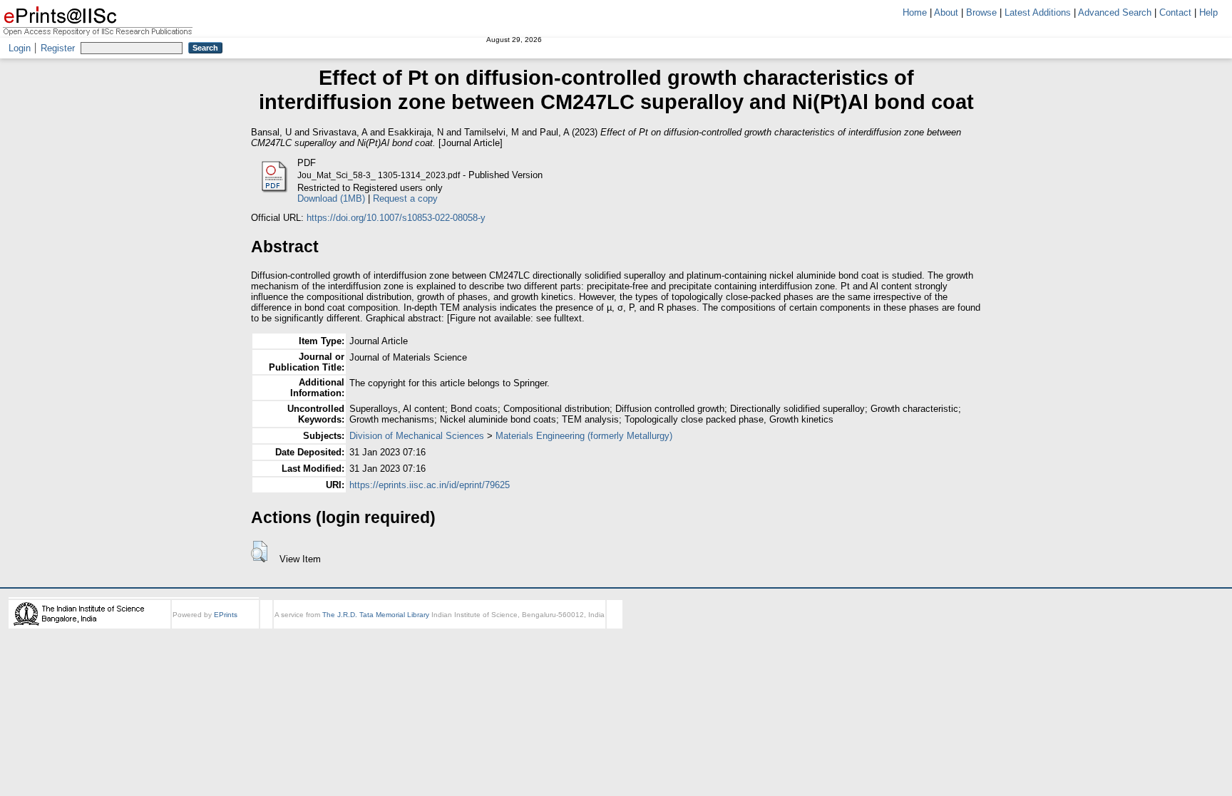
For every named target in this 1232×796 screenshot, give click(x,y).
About (946, 12)
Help (1208, 12)
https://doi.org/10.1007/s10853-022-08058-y (396, 217)
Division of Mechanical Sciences (416, 435)
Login (20, 48)
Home (915, 12)
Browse (981, 12)
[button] (259, 551)
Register (58, 48)
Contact (1175, 12)
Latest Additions (1038, 12)
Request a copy (405, 198)
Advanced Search (1114, 12)
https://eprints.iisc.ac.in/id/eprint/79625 (429, 485)
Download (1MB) (331, 198)
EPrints (225, 615)
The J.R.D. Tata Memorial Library (375, 615)
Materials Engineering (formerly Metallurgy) (584, 435)
